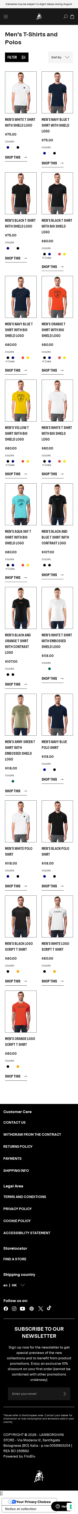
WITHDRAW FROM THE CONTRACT (32, 1134)
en (5, 1285)
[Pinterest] (31, 1308)
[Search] (65, 16)
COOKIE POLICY (17, 1221)
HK (14, 1285)
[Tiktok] (50, 1308)
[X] (40, 1308)
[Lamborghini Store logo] (39, 16)
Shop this (12, 157)
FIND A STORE (14, 1259)
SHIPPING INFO (16, 1170)
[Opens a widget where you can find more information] (62, 1507)
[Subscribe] (64, 1393)
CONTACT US (14, 1122)
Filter (12, 57)
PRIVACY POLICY (17, 1209)
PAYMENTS (12, 1158)
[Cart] (72, 16)
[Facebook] (5, 1308)
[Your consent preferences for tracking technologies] (71, 1507)
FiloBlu (29, 1456)
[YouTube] (22, 1308)
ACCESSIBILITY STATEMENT (26, 1233)
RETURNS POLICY (18, 1146)
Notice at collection (20, 1509)
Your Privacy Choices (33, 1502)
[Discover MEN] (20, 92)
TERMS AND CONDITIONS (24, 1197)
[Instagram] (14, 1308)
